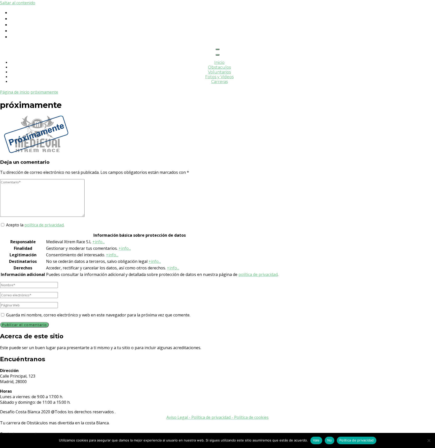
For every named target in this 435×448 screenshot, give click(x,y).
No (329, 440)
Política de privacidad (356, 440)
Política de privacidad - (212, 417)
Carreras (219, 81)
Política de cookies (251, 417)
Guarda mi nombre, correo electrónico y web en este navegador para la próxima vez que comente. (98, 315)
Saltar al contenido (17, 3)
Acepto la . (35, 225)
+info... (98, 242)
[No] (428, 440)
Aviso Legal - (178, 417)
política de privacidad (44, 225)
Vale (316, 440)
